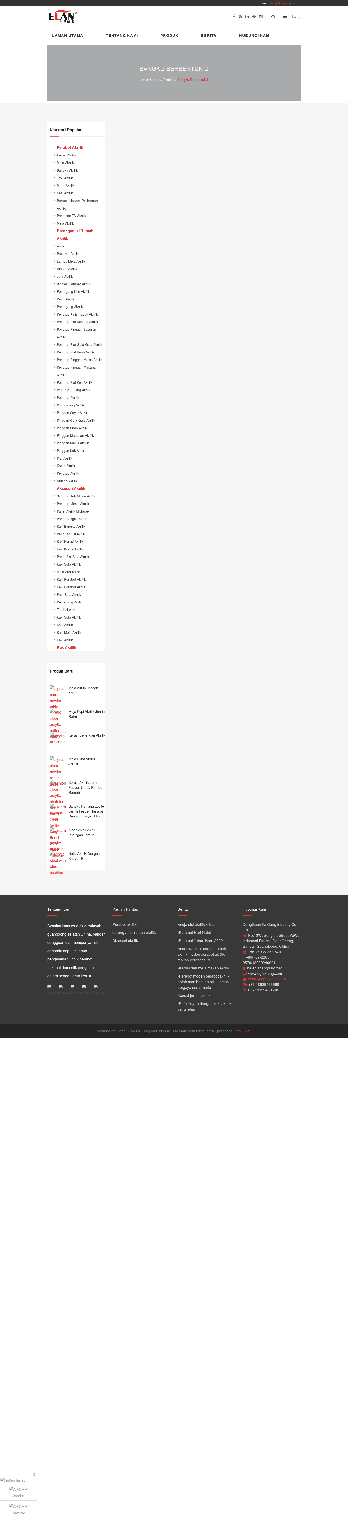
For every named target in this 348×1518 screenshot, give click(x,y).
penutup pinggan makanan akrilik (77, 371)
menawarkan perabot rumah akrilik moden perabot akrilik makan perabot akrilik (202, 954)
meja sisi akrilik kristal (197, 924)
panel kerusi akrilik (71, 533)
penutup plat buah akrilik (75, 352)
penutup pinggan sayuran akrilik (76, 333)
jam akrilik (65, 276)
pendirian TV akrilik (71, 215)
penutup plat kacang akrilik (77, 321)
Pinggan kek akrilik (71, 450)
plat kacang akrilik (71, 405)
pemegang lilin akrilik (73, 291)
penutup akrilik (68, 397)
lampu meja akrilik (71, 261)
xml (248, 1031)
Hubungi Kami (255, 35)
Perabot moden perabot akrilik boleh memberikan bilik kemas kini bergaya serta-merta (207, 981)
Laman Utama (67, 35)
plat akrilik (64, 458)
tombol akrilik (67, 609)
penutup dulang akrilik (74, 390)
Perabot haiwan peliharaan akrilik (77, 204)
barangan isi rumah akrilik (134, 932)
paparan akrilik (68, 253)
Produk (169, 35)
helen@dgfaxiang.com (282, 3)
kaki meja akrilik (69, 632)
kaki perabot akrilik (71, 579)
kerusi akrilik (66, 155)
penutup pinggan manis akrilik (79, 359)
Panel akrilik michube (73, 511)
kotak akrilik (66, 465)
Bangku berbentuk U (193, 79)
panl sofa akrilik (69, 594)
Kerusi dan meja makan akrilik (204, 968)
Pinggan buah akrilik (72, 427)
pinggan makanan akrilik (75, 435)
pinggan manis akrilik (73, 443)
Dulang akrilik (67, 480)
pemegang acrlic (69, 602)
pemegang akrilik (70, 306)
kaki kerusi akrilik (70, 541)
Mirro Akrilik (65, 185)
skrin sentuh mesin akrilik (76, 496)
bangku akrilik (67, 170)
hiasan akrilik (67, 268)
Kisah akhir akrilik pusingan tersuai (82, 832)
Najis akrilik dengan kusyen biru (84, 856)
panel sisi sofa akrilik (73, 556)
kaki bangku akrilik (71, 526)
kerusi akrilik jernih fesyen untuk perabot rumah (85, 787)
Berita (209, 35)
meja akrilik (65, 162)
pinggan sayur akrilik (73, 412)
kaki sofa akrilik (69, 564)
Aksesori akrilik (125, 940)
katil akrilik (65, 193)
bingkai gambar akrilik (74, 283)
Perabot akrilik (124, 924)
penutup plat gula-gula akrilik (79, 344)
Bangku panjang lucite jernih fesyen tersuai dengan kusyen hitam (86, 811)
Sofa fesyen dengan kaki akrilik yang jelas (204, 1006)
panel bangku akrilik (72, 518)
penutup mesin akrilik (73, 503)
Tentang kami (122, 35)
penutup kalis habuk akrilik (77, 314)
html (239, 1031)
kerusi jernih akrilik (194, 995)
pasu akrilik (65, 299)
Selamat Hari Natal (195, 932)
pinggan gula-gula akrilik (76, 420)
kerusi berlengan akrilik (86, 734)
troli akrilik (65, 177)
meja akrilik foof (69, 571)
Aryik (60, 246)
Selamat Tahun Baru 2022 (201, 940)
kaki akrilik (65, 624)
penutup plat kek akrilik (74, 382)
